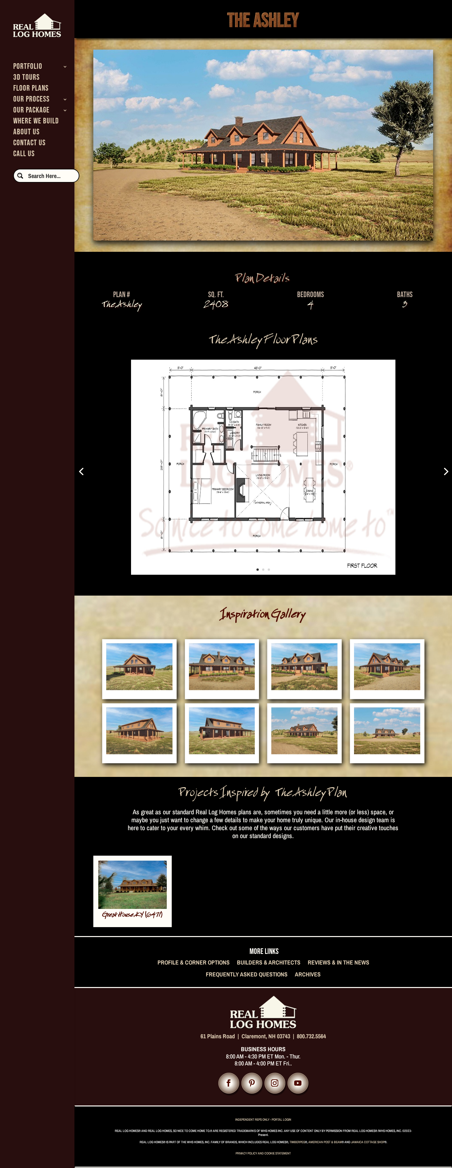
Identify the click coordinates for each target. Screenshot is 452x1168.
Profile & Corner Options (194, 962)
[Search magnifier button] (20, 175)
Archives (308, 974)
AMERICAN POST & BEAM (325, 1142)
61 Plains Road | (221, 1036)
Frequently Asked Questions (247, 974)
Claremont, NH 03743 (266, 1036)
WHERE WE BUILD (36, 122)
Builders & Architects (268, 962)
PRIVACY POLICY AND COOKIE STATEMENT (263, 1153)
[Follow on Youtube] (298, 1083)
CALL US (24, 155)
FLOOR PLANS (31, 89)
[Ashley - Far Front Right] (304, 751)
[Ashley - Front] (222, 687)
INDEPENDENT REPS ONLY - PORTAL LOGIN (263, 1119)
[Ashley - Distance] (387, 751)
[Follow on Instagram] (274, 1083)
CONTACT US (29, 144)
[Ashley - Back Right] (139, 751)
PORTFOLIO (27, 67)
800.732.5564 (311, 1036)
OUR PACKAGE (31, 111)
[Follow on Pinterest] (251, 1083)
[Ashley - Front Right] (304, 687)
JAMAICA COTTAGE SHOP (367, 1142)
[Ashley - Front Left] (387, 687)
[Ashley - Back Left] (222, 751)
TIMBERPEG (297, 1142)
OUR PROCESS (31, 100)
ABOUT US (26, 133)
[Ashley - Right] (139, 687)
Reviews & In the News (338, 962)
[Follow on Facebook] (228, 1083)
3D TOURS (26, 78)
